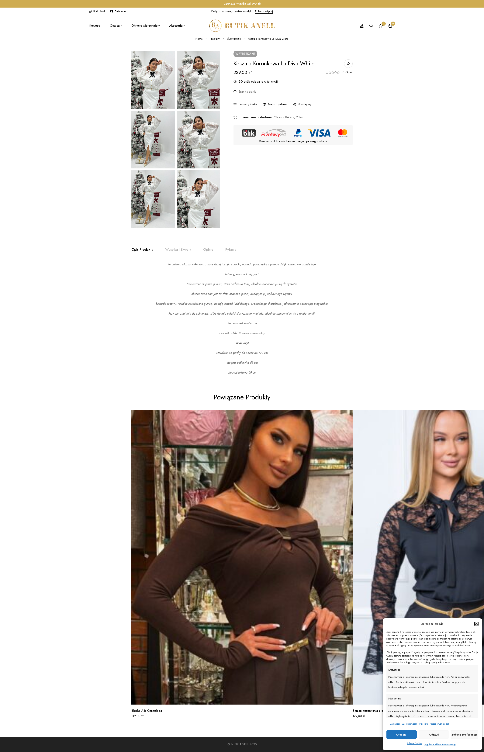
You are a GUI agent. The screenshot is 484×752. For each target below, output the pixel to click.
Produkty (215, 39)
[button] (476, 624)
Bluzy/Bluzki (234, 39)
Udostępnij (304, 104)
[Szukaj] (371, 26)
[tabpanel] (242, 318)
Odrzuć (434, 735)
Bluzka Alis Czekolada (146, 711)
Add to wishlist (348, 63)
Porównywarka (247, 104)
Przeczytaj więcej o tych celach (434, 724)
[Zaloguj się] (362, 26)
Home (199, 39)
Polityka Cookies (414, 743)
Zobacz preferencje (464, 735)
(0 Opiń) (347, 72)
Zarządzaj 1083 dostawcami (403, 724)
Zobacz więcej (264, 11)
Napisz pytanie (277, 104)
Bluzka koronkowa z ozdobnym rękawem (381, 711)
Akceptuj (401, 735)
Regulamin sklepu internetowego (440, 744)
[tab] (142, 250)
